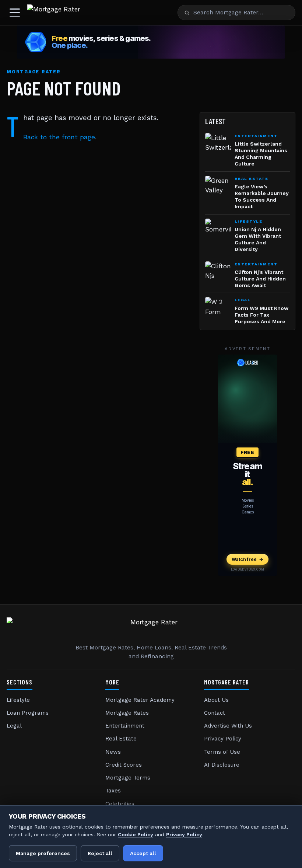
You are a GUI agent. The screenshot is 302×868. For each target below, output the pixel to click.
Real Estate (121, 738)
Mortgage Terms (127, 777)
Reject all (100, 853)
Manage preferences (43, 853)
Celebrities (119, 804)
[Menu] (15, 12)
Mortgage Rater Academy (140, 700)
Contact (214, 713)
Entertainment (124, 725)
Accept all (143, 853)
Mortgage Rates (127, 713)
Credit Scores (123, 764)
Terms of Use (222, 752)
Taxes (113, 790)
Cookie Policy (135, 834)
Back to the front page (59, 137)
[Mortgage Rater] (53, 12)
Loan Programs (28, 713)
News (113, 752)
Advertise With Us (228, 725)
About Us (216, 700)
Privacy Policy (222, 738)
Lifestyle (18, 700)
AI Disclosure (221, 764)
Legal (14, 725)
